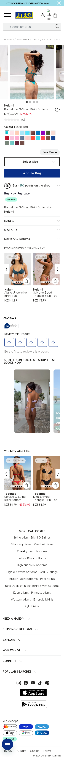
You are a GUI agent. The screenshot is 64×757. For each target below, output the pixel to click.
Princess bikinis (41, 592)
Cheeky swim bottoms (32, 551)
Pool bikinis (47, 578)
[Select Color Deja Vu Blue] (53, 138)
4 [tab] (37, 102)
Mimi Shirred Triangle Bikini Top (45, 498)
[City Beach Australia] (24, 15)
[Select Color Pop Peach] (27, 138)
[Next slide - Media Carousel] (55, 400)
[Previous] (6, 269)
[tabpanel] (32, 72)
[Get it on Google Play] (33, 704)
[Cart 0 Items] (55, 15)
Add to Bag (32, 173)
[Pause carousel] (59, 3)
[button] (7, 15)
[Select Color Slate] (22, 138)
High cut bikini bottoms (32, 565)
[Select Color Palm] (48, 133)
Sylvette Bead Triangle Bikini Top (45, 294)
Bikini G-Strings (40, 537)
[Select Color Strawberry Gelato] (12, 133)
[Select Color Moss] (7, 143)
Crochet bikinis (44, 544)
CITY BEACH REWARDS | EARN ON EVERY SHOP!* (28, 3)
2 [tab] (30, 102)
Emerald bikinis (43, 599)
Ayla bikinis (32, 606)
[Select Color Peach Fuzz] (53, 133)
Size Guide (50, 152)
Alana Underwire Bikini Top (15, 294)
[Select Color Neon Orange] (17, 133)
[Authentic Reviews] (11, 326)
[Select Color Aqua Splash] (12, 143)
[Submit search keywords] (57, 26)
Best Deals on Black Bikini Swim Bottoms (32, 585)
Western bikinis (21, 599)
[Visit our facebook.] (25, 682)
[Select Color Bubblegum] (17, 138)
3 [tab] (34, 102)
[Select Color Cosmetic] (32, 133)
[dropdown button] (53, 3)
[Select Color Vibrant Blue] (38, 133)
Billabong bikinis (21, 544)
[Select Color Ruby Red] (7, 138)
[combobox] (32, 27)
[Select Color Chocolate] (48, 138)
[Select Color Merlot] (17, 143)
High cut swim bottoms (22, 571)
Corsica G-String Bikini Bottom (15, 498)
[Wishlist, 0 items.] (49, 15)
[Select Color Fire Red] (43, 138)
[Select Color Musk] (12, 138)
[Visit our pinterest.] (46, 682)
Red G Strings (48, 571)
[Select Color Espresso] (22, 143)
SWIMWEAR (23, 39)
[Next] (57, 269)
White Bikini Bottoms (32, 558)
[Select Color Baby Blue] (22, 133)
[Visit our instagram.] (18, 682)
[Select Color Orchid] (43, 133)
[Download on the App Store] (33, 692)
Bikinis (35, 39)
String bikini (21, 537)
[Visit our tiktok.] (39, 682)
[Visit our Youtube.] (32, 682)
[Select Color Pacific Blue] (27, 133)
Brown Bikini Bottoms (23, 578)
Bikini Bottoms (51, 39)
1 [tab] (27, 102)
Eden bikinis (21, 592)
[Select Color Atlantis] (38, 138)
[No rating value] (12, 120)
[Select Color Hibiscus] (32, 138)
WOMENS (9, 39)
